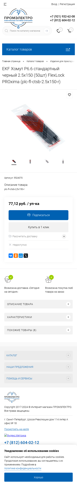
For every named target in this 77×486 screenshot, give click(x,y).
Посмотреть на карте (16, 429)
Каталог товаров (19, 49)
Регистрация (67, 4)
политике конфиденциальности (22, 468)
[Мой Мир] (21, 255)
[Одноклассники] (16, 255)
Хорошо (38, 477)
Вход (54, 4)
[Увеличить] (38, 127)
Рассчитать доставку (25, 236)
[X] (26, 255)
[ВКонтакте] (11, 255)
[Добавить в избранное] (69, 95)
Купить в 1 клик (38, 227)
